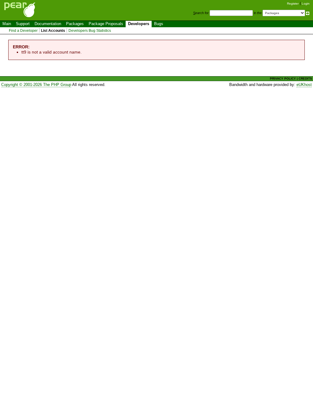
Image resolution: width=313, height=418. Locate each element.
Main (6, 23)
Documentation (48, 23)
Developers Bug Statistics (89, 30)
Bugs (158, 23)
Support (23, 23)
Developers (138, 23)
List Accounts (53, 30)
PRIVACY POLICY (283, 78)
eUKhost (304, 84)
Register (293, 3)
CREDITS (305, 78)
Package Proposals (106, 23)
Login (306, 3)
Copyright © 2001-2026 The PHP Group (36, 84)
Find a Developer (23, 30)
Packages (75, 23)
